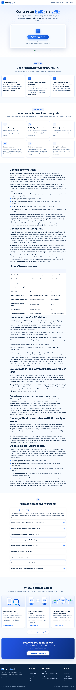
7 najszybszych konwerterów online (51, 678)
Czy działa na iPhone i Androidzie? (21, 551)
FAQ (30, 680)
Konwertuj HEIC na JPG (57, 2)
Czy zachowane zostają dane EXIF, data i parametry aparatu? (29, 540)
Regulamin (66, 673)
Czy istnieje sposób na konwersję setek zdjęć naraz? (27, 568)
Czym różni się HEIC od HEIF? (20, 557)
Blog (67, 2)
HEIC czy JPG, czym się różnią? (50, 673)
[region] (38, 292)
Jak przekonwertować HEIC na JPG (51, 676)
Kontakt (72, 2)
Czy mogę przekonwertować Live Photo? (23, 563)
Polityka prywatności (69, 676)
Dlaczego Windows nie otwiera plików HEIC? (24, 545)
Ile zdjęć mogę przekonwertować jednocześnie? (26, 528)
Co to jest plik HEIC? (47, 671)
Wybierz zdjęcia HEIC (38, 37)
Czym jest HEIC (33, 673)
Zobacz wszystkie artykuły (38, 632)
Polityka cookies (68, 678)
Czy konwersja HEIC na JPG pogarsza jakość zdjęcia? (27, 522)
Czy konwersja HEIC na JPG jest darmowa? (24, 510)
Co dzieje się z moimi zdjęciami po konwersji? (25, 534)
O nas (65, 671)
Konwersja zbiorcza (34, 676)
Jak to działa (32, 671)
